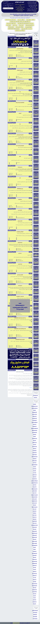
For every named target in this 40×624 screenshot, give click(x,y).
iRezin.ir (34, 505)
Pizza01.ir (34, 539)
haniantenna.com (19, 119)
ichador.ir (34, 551)
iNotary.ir (34, 517)
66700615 (11, 151)
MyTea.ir (34, 472)
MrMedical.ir (34, 418)
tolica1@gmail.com (19, 77)
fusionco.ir (18, 162)
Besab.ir (34, 404)
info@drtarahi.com (19, 314)
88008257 (11, 174)
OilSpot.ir (34, 579)
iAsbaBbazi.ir (34, 412)
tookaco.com (19, 130)
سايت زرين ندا (21, 25)
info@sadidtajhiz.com (20, 260)
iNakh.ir (34, 440)
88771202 (11, 206)
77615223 (11, 271)
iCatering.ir (34, 420)
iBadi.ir (34, 410)
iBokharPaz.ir (34, 553)
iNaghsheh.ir (34, 537)
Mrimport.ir (34, 589)
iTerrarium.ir (34, 438)
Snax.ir (34, 595)
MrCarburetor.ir (34, 525)
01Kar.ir (34, 466)
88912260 (11, 131)
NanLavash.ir (34, 541)
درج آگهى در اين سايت (21, 19)
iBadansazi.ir (34, 563)
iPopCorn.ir (34, 454)
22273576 (11, 313)
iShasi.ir (34, 470)
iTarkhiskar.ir (34, 585)
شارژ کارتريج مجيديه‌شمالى (30, 25)
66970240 (11, 259)
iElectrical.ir (34, 573)
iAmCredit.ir (34, 591)
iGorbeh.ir (34, 601)
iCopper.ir (34, 458)
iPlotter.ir (34, 515)
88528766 (11, 314)
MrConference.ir (35, 482)
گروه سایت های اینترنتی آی (16, 623)
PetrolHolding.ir (35, 480)
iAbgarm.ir (34, 426)
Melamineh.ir (34, 432)
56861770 (11, 119)
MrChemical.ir (34, 583)
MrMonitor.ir (34, 561)
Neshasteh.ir (34, 446)
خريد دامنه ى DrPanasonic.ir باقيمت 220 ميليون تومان (25, 23)
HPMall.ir (34, 476)
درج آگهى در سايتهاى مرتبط (31, 19)
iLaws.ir (34, 567)
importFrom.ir (34, 533)
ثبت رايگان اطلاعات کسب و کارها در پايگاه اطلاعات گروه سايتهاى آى (20, 21)
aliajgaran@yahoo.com (20, 282)
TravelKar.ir (35, 618)
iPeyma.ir (34, 509)
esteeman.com (19, 291)
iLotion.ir (34, 468)
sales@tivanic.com (19, 174)
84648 (11, 205)
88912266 (11, 130)
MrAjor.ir (34, 511)
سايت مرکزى (15, 25)
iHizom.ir (34, 593)
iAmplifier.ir (34, 521)
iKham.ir (34, 444)
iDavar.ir (34, 587)
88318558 (11, 216)
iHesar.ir (34, 434)
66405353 (11, 282)
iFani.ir (34, 436)
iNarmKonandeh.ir (34, 428)
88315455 (11, 291)
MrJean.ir (34, 519)
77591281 (11, 65)
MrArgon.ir (34, 535)
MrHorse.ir (35, 452)
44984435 (11, 87)
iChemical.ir (34, 527)
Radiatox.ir (34, 442)
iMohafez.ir (34, 478)
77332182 (11, 108)
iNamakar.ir (34, 531)
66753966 (11, 185)
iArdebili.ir (35, 614)
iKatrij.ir (34, 581)
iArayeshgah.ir (34, 507)
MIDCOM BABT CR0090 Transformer (13, 28)
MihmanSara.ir (34, 464)
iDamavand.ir (34, 543)
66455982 (11, 227)
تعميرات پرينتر (8, 25)
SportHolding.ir (34, 422)
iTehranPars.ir (34, 545)
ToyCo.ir (34, 577)
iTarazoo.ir (34, 559)
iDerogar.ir (34, 460)
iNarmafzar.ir (34, 430)
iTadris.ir (34, 513)
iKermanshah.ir (34, 456)
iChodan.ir (34, 450)
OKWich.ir (34, 462)
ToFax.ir (34, 569)
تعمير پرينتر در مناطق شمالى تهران (27, 28)
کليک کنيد (31, 387)
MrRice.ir (34, 448)
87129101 (11, 142)
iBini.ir (34, 549)
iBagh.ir (34, 603)
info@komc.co (19, 142)
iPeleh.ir (34, 557)
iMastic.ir (34, 424)
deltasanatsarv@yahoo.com (20, 217)
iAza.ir (34, 597)
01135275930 (12, 302)
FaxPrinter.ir (35, 395)
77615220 (11, 270)
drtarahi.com (18, 313)
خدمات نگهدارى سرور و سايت (11, 23)
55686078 (11, 99)
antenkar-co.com (19, 87)
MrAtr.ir (34, 599)
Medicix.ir (34, 571)
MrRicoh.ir (34, 474)
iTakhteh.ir (34, 523)
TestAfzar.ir (35, 612)
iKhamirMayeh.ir (35, 406)
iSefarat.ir (34, 575)
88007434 (11, 173)
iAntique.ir (34, 565)
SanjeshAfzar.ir (35, 610)
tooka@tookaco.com (20, 131)
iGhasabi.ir (34, 555)
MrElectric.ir (34, 414)
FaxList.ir (35, 397)
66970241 (11, 260)
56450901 (11, 120)
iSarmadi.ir (35, 616)
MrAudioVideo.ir (34, 408)
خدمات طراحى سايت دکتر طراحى (10, 19)
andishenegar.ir (19, 248)
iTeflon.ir (34, 529)
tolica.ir (18, 76)
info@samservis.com (20, 206)
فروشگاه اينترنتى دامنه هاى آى (20, 30)
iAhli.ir (34, 547)
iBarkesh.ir (34, 416)
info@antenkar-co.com (20, 88)
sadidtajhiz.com (19, 259)
